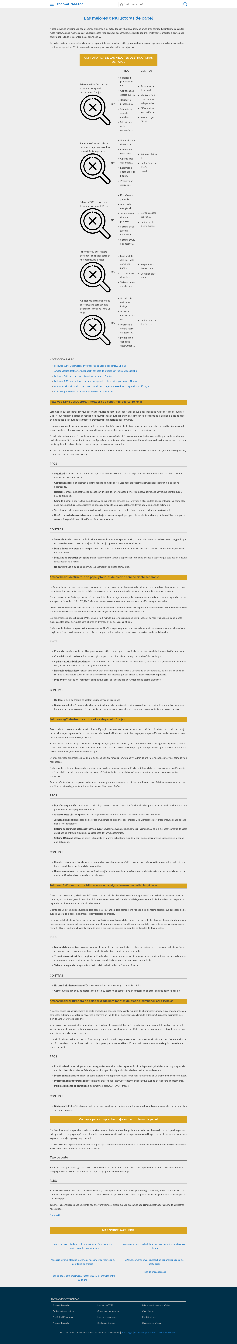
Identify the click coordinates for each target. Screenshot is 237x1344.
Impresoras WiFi (105, 1305)
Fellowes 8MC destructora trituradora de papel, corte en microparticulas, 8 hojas (95, 381)
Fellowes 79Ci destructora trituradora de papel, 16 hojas (83, 376)
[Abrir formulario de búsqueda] (185, 4)
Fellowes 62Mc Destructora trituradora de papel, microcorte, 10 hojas (90, 365)
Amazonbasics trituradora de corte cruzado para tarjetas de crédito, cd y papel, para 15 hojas (101, 386)
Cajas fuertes (148, 1311)
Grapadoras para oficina (108, 1311)
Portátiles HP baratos (63, 1317)
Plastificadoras (149, 1317)
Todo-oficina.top (70, 4)
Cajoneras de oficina (151, 1323)
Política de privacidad (145, 1332)
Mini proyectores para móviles (156, 1305)
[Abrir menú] (52, 4)
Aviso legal (126, 1332)
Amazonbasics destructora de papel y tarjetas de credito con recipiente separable (95, 370)
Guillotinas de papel (106, 1323)
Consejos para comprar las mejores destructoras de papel (83, 391)
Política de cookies (167, 1332)
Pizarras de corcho (61, 1305)
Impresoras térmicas (106, 1317)
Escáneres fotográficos (63, 1311)
